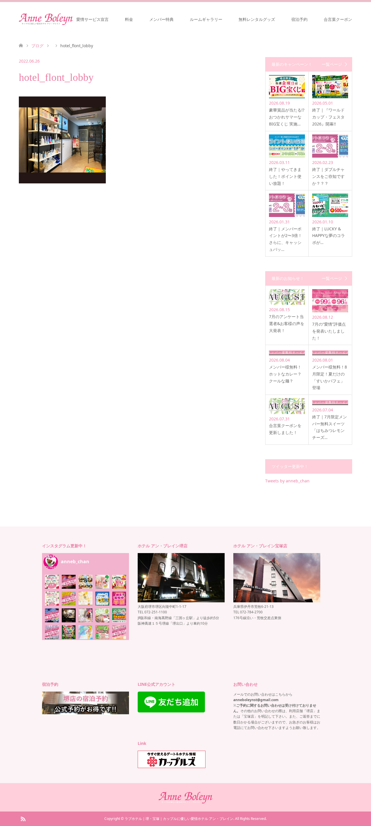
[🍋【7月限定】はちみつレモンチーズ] (85, 599)
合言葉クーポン (338, 19)
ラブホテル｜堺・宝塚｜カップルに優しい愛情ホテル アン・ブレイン (179, 818)
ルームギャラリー (206, 19)
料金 (129, 19)
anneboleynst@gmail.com (256, 699)
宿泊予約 (299, 19)
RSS (22, 818)
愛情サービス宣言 (92, 19)
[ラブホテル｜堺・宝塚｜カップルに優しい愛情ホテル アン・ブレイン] (46, 19)
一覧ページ (332, 64)
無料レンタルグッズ (257, 19)
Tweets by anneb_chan (287, 481)
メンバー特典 (161, 19)
